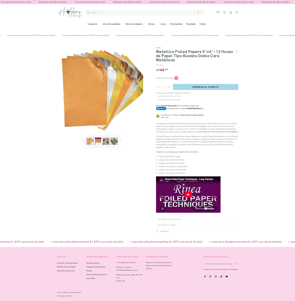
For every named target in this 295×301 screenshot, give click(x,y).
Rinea (158, 48)
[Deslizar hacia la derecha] (121, 141)
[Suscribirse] (236, 263)
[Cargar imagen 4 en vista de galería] (114, 141)
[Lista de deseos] (218, 12)
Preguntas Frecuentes (95, 266)
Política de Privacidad (66, 266)
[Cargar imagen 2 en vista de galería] (98, 141)
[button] (198, 12)
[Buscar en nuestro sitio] (88, 12)
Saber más (165, 117)
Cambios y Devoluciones (67, 263)
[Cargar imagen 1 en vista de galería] (90, 141)
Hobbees (65, 292)
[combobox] (147, 12)
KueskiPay (90, 278)
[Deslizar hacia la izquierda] (83, 141)
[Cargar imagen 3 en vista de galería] (106, 141)
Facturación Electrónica (96, 274)
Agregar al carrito (205, 87)
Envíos (89, 270)
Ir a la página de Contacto (126, 262)
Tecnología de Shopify (64, 296)
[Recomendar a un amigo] (176, 78)
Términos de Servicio (66, 270)
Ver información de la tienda (169, 100)
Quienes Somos (93, 263)
